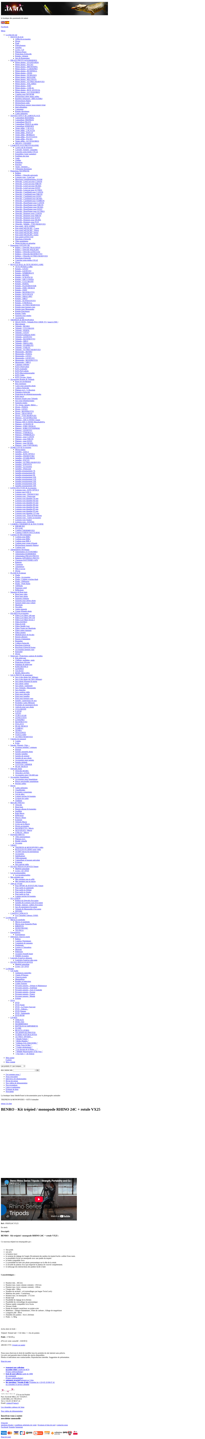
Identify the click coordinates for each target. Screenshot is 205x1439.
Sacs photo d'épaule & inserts (26, 681)
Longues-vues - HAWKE (24, 522)
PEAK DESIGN (21, 726)
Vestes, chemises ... (22, 167)
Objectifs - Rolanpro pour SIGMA (28, 220)
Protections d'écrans (22, 662)
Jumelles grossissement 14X (25, 481)
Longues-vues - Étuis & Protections (28, 516)
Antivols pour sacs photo (24, 707)
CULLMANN (20, 709)
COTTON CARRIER (23, 764)
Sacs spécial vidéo (22, 864)
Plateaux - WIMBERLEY (25, 435)
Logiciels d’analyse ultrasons (21, 958)
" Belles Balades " (22, 1041)
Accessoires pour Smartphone (26, 779)
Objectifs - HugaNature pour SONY (28, 209)
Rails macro (19, 396)
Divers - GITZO (21, 409)
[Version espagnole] (7, 23)
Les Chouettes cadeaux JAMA (26, 915)
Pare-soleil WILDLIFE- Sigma (26, 233)
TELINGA (19, 930)
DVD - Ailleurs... (21, 1009)
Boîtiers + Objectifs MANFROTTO (28, 254)
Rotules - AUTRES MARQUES (27, 305)
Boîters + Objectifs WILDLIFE (27, 250)
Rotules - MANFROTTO (25, 292)
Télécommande (21, 858)
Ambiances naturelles (23, 973)
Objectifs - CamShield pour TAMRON (29, 201)
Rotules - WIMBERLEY (24, 273)
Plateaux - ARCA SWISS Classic (27, 420)
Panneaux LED (21, 588)
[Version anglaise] (3, 23)
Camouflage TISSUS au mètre (26, 124)
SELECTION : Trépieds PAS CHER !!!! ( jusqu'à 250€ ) (36, 322)
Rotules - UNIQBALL (23, 303)
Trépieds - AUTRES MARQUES (28, 350)
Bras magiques (20, 384)
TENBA (18, 730)
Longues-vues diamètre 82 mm (26, 507)
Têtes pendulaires (21, 241)
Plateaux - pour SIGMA (24, 443)
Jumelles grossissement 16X (25, 484)
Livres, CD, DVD (22, 871)
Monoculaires (20, 450)
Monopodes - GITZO (23, 356)
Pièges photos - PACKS (24, 65)
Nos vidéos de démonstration (16, 1083)
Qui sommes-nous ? (13, 1074)
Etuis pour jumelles (22, 696)
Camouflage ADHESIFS (24, 126)
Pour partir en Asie (22, 894)
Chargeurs (19, 564)
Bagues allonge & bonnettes (25, 809)
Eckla (17, 743)
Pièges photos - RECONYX (26, 79)
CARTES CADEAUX (19, 913)
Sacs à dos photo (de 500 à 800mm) (28, 679)
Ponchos (18, 165)
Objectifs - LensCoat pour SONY (27, 188)
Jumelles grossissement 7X (25, 471)
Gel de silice (19, 794)
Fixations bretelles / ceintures (26, 747)
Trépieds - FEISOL (22, 330)
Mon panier (10, 1059)
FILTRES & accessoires (19, 613)
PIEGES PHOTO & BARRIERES (23, 60)
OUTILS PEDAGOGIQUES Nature (24, 867)
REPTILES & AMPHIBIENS (26, 1026)
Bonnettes (19, 641)
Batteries (18, 562)
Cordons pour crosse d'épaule (26, 543)
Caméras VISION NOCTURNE (27, 533)
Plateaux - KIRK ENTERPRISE (27, 428)
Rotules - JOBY (21, 290)
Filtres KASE (20, 624)
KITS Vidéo (19, 375)
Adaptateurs (19, 567)
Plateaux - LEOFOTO (23, 430)
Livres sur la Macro (22, 824)
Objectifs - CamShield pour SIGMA (28, 199)
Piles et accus (20, 569)
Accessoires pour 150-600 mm (26, 775)
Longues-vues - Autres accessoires (28, 518)
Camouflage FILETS (23, 122)
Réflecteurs (19, 590)
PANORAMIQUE (17, 835)
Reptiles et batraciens (23, 981)
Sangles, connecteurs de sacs (26, 701)
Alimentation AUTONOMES (26, 552)
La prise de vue (11, 35)
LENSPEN (19, 669)
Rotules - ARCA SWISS (24, 279)
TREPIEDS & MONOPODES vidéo (29, 847)
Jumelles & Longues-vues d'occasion (29, 903)
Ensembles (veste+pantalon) (25, 154)
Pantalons (18, 162)
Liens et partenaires (13, 1087)
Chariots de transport (18, 739)
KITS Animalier (21, 369)
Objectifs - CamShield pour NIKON (28, 194)
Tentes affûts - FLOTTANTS (26, 137)
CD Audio (14, 971)
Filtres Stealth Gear (22, 626)
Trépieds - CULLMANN (24, 328)
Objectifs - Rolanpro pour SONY (27, 218)
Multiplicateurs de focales (24, 635)
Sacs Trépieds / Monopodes (25, 688)
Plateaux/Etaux (20, 52)
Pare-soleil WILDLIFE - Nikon (27, 230)
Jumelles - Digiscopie (23, 469)
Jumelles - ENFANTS (23, 464)
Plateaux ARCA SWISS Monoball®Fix (30, 422)
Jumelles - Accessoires (23, 467)
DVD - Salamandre (22, 1013)
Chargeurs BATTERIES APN (26, 560)
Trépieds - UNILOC (22, 347)
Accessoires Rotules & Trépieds (22, 379)
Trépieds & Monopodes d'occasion (28, 909)
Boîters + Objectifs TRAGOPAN (27, 248)
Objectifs (18, 805)
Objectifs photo (16, 769)
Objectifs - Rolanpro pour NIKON (28, 216)
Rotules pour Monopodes (24, 309)
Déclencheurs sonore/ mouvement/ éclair (30, 105)
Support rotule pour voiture (25, 603)
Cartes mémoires (21, 114)
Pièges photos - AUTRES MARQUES (29, 82)
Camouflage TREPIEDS (24, 120)
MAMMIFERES (21, 1024)
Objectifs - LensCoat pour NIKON (28, 184)
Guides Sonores (21, 983)
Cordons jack (20, 547)
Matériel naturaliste (22, 869)
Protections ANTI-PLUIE (20, 245)
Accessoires (19, 318)
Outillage (18, 801)
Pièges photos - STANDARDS (27, 62)
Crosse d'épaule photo (23, 611)
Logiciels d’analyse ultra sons (26, 960)
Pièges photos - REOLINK (25, 77)
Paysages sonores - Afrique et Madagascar (31, 986)
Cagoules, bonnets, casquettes (26, 150)
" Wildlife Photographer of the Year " (29, 1052)
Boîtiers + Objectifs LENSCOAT (27, 252)
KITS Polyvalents (22, 371)
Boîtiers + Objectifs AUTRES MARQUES (31, 256)
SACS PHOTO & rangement (21, 675)
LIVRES (13, 1018)
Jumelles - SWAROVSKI (24, 456)
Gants (17, 158)
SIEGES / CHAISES (23, 143)
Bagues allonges (21, 637)
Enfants (18, 998)
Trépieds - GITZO (22, 333)
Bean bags (19, 807)
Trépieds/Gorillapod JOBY (25, 335)
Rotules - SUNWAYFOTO (25, 301)
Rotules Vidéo (20, 313)
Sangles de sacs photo (23, 758)
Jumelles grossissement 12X (25, 479)
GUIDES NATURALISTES (26, 1035)
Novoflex (18, 607)
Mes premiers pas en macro (25, 881)
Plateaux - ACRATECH (24, 424)
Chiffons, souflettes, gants (25, 660)
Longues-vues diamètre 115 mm (27, 513)
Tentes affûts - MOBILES (25, 135)
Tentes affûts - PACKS (23, 139)
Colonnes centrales (22, 365)
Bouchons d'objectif (22, 645)
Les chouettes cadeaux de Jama (12, 1407)
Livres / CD (19, 50)
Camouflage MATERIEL (24, 118)
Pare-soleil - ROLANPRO (25, 226)
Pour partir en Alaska (23, 892)
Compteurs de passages (24, 943)
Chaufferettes (20, 790)
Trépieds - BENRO (22, 326)
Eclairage (18, 820)
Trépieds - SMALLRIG (24, 343)
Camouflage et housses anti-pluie (27, 860)
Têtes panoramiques (22, 837)
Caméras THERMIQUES (25, 530)
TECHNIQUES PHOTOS (25, 1032)
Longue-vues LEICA (23, 492)
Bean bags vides (21, 594)
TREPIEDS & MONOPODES (22, 320)
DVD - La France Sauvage (25, 1007)
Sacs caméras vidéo (22, 692)
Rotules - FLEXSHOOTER (25, 286)
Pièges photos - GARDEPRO (26, 69)
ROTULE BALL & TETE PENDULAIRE (26, 265)
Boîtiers (18, 173)
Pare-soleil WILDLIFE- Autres (26, 235)
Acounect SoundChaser (24, 954)
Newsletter (10, 1092)
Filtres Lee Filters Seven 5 (25, 620)
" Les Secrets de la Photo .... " (26, 1049)
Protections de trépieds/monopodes (28, 394)
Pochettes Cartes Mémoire (25, 703)
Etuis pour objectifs (22, 694)
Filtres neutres (20, 633)
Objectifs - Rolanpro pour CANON (28, 213)
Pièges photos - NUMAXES (26, 75)
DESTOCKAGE (16, 37)
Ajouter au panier (18, 1345)
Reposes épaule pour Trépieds (26, 399)
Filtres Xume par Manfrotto (25, 628)
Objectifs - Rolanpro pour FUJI (27, 222)
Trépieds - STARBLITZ (24, 345)
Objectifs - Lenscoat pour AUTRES (28, 190)
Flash (17, 43)
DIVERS (18, 911)
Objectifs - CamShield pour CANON (29, 192)
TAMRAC (19, 728)
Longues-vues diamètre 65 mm (26, 503)
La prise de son (11, 918)
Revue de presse (12, 1081)
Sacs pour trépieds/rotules (24, 401)
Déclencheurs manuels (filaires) (27, 545)
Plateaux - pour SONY (23, 441)
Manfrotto (19, 605)
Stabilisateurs (20, 856)
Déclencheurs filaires (23, 101)
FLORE (18, 1028)
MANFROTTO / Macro (24, 828)
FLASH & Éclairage (18, 573)
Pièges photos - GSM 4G (24, 88)
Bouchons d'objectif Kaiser (25, 647)
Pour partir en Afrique (23, 890)
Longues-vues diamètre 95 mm (26, 511)
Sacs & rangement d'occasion (26, 907)
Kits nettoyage (20, 658)
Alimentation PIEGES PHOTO (27, 556)
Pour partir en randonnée (24, 888)
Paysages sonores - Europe (25, 992)
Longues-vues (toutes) (23, 520)
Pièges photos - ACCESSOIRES (27, 92)
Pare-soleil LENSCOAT (24, 237)
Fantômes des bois (22, 156)
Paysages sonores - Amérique (26, 988)
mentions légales (7, 1425)
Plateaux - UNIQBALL (24, 433)
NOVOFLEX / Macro (23, 830)
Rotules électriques (22, 111)
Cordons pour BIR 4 (23, 541)
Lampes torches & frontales (25, 796)
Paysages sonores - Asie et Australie (28, 990)
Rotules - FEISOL (22, 284)
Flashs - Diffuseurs (22, 581)
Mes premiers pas (16, 877)
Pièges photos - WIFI (23, 86)
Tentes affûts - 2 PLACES (25, 131)
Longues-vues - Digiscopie (25, 496)
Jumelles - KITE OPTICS (25, 454)
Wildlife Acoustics (22, 956)
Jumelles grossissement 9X (25, 475)
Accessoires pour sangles (24, 760)
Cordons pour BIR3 (22, 537)
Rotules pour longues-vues (25, 307)
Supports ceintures (22, 598)
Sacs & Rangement (22, 58)
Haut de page (6, 1361)
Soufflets (18, 811)
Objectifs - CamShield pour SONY (28, 196)
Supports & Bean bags (18, 592)
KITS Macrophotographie (25, 373)
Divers (17, 41)
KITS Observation (22, 367)
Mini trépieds (20, 324)
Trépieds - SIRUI (21, 341)
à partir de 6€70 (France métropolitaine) (17, 1369)
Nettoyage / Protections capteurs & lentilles (26, 656)
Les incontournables (18, 873)
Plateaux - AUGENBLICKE (26, 418)
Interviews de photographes (16, 1079)
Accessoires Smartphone (19, 777)
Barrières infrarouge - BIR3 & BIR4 (28, 99)
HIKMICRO (20, 526)
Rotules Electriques (22, 311)
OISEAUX (19, 1020)
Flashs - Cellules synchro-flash (26, 579)
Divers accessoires (22, 826)
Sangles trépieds (21, 762)
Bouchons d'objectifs (23, 239)
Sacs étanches (20, 690)
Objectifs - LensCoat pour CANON (28, 182)
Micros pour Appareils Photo (26, 924)
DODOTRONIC (21, 928)
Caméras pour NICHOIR (24, 94)
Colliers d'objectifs (22, 388)
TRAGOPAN (20, 732)
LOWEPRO (20, 720)
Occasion (18, 843)
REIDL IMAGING (22, 673)
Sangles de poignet (22, 756)
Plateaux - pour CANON (24, 437)
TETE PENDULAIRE (24, 267)
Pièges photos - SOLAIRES (25, 84)
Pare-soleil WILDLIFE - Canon (27, 228)
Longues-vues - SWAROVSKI (27, 494)
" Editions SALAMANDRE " (26, 1043)
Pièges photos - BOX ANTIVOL (27, 90)
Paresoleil (18, 652)
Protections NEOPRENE (19, 171)
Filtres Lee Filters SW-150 (25, 618)
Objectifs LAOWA (22, 773)
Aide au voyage (16, 884)
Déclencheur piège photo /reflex (27, 96)
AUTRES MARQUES (24, 737)
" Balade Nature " (22, 1039)
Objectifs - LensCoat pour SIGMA (28, 186)
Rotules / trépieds (21, 56)
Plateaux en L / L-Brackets (25, 390)
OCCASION (15, 898)
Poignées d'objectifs (22, 392)
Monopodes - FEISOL (23, 354)
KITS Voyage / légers (23, 377)
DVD (12, 1001)
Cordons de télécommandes (20, 535)
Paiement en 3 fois (20, 1380)
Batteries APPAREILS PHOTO (27, 558)
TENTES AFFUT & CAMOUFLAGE (25, 116)
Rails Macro (19, 813)
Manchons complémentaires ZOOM (28, 179)
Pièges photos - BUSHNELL (26, 71)
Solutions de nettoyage (23, 664)
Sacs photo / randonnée (24, 686)
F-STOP (18, 711)
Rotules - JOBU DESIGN (25, 288)
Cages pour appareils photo (25, 386)
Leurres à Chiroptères (23, 947)
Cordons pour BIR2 (22, 539)
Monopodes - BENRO (23, 352)
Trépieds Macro (21, 822)
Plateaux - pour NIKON (24, 439)
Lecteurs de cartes (22, 798)
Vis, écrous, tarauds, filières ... (26, 405)
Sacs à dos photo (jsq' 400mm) (26, 677)
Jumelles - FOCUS (22, 460)
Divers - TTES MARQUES (25, 416)
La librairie (10, 969)
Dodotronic (19, 945)
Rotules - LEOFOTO (23, 271)
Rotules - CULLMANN (24, 282)
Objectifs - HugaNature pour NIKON (29, 205)
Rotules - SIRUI (21, 299)
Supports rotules (21, 403)
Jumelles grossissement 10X (25, 477)
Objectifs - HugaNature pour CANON (29, 203)
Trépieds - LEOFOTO (23, 337)
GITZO (18, 713)
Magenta (18, 949)
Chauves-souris (21, 977)
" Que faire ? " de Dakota (24, 1054)
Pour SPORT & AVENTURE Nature (29, 886)
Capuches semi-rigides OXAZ (26, 152)
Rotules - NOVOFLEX (24, 294)
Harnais (18, 750)
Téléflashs (19, 586)
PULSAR (19, 528)
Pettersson (19, 952)
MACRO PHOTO (17, 803)
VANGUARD (20, 735)
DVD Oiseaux (20, 1011)
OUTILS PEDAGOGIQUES (21, 962)
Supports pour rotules (23, 316)
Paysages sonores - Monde (25, 996)
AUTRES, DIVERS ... (24, 1037)
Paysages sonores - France (25, 994)
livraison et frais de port (46, 1425)
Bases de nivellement (23, 382)
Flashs (17, 575)
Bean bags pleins (21, 596)
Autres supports (21, 609)
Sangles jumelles (21, 754)
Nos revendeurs (11, 1085)
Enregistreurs (15, 932)
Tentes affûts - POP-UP (24, 133)
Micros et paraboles (17, 920)
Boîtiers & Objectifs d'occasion (26, 901)
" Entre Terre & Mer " (23, 1045)
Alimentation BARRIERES (25, 554)
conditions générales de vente (26, 1425)
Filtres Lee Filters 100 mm (25, 616)
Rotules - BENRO (22, 275)
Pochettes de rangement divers (26, 705)
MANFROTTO (21, 722)
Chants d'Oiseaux (21, 975)
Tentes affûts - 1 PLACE (24, 128)
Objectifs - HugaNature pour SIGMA (29, 207)
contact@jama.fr (12, 1403)
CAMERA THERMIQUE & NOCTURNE (27, 524)
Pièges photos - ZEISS (23, 73)
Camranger (19, 109)
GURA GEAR (20, 715)
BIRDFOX (19, 926)
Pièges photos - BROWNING (26, 67)
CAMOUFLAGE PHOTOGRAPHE (24, 145)
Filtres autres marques (23, 630)
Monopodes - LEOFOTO (25, 358)
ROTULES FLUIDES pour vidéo (28, 849)
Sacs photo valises (22, 684)
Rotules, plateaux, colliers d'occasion (29, 905)
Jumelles (18, 48)
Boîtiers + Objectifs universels (26, 175)
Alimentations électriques (19, 550)
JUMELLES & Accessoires (20, 447)
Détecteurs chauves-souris (20, 937)
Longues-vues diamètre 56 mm (26, 499)
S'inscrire (4, 1423)
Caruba (18, 741)
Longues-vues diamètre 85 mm (26, 509)
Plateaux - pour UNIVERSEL (26, 445)
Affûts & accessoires (23, 39)
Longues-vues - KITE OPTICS (27, 490)
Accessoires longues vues (24, 650)
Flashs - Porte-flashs (22, 584)
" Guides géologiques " (24, 1047)
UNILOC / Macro (22, 832)
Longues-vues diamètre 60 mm (26, 501)
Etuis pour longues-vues (24, 698)
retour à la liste (6, 1104)
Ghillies (18, 160)
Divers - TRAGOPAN (23, 413)
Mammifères (20, 979)
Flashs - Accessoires (22, 577)
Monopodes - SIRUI (23, 362)
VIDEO (13, 845)
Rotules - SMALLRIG (23, 296)
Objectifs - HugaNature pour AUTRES (30, 211)
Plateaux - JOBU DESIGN (25, 426)
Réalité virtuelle (21, 841)
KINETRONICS (21, 667)
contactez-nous (62, 1425)
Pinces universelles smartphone (26, 781)
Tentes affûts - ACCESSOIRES (27, 141)
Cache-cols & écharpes (23, 148)
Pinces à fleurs (20, 818)
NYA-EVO (19, 724)
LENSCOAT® (21, 718)
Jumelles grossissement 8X (25, 473)
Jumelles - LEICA (22, 452)
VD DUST (19, 671)
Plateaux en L (20, 839)
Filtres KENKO (21, 622)
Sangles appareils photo (24, 752)
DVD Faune (20, 1005)
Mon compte (10, 1062)
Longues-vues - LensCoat (25, 177)
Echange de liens (12, 1089)
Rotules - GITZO (21, 269)
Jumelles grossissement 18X (25, 486)
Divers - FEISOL (21, 407)
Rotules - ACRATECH (24, 277)
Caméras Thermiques (23, 941)
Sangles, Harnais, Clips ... (20, 745)
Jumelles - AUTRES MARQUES (28, 462)
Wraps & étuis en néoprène (25, 243)
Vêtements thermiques (23, 169)
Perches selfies (20, 784)
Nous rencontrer (12, 1077)
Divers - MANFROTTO (24, 411)
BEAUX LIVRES (22, 1030)
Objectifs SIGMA (22, 771)
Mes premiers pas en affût (24, 879)
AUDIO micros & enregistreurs (27, 852)
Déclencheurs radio (22, 103)
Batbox (18, 939)
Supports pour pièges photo (25, 601)
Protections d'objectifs (23, 54)
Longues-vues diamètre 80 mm (26, 505)
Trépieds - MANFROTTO (25, 339)
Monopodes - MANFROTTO (26, 360)
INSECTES (19, 1022)
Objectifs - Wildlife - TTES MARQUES (30, 224)
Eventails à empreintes (23, 792)
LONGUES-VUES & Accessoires (23, 488)
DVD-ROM (19, 1015)
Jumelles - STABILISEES (25, 458)
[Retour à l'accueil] (54, 15)
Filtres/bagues (20, 45)
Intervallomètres (21, 107)
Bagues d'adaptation (22, 639)
